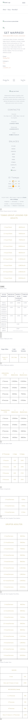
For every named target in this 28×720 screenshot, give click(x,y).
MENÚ (13, 154)
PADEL (13, 159)
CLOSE (2, 286)
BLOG (13, 167)
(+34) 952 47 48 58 (14, 123)
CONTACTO (13, 165)
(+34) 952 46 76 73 (14, 129)
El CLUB (13, 146)
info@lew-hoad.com (14, 134)
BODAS (13, 148)
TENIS (13, 157)
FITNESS (13, 162)
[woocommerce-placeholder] (14, 21)
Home (4, 10)
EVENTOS (13, 151)
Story (9, 10)
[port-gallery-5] (14, 28)
